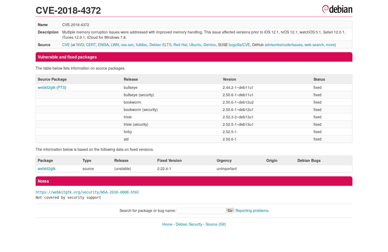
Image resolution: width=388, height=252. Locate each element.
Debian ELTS (160, 44)
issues (297, 44)
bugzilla (235, 44)
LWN (115, 44)
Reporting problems (251, 210)
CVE (66, 44)
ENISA (103, 44)
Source (211, 224)
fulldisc (141, 44)
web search (314, 44)
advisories (273, 44)
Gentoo (210, 44)
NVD (80, 44)
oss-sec (127, 44)
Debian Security (189, 224)
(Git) (222, 224)
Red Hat (180, 44)
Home (167, 224)
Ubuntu (195, 44)
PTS (61, 87)
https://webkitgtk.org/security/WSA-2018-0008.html (87, 192)
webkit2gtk (46, 87)
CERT (91, 44)
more (330, 44)
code (287, 44)
